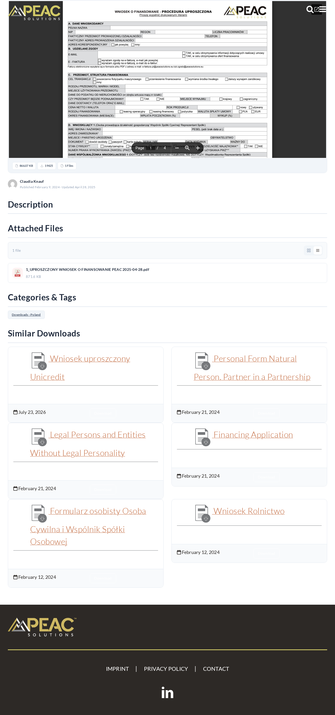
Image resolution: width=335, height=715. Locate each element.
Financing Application (252, 434)
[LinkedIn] (167, 692)
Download (311, 184)
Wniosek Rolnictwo (248, 511)
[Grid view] (309, 250)
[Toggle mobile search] (310, 9)
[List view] (318, 250)
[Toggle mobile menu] (323, 9)
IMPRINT (117, 668)
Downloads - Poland (26, 315)
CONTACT (216, 668)
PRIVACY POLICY (166, 668)
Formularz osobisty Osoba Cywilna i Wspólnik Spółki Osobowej (88, 526)
